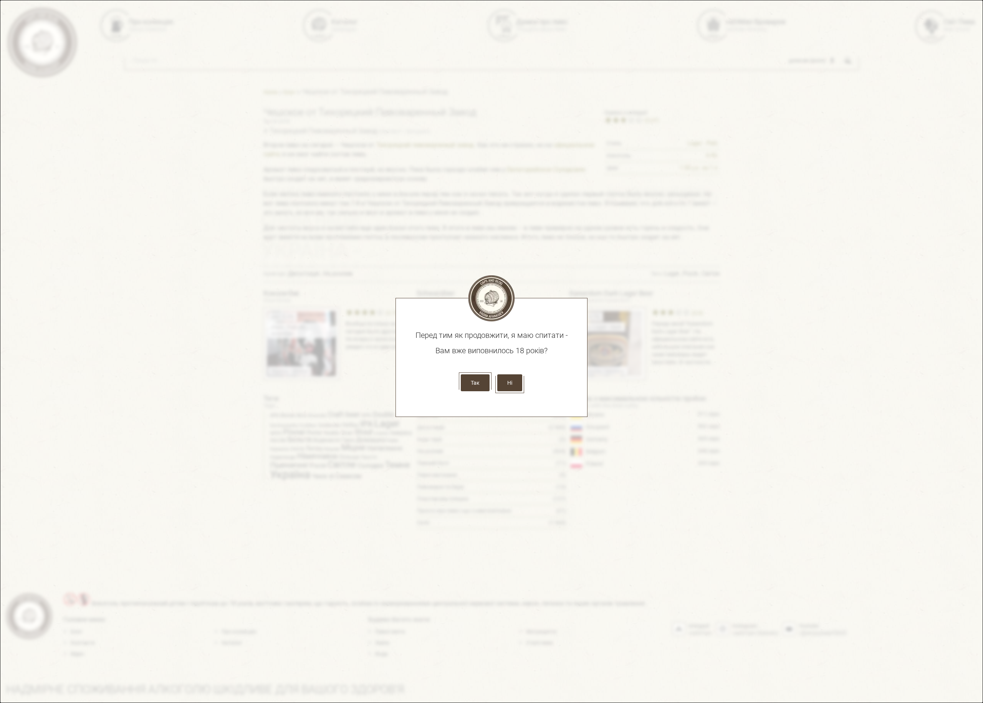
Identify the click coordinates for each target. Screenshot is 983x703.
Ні (509, 383)
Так (475, 383)
